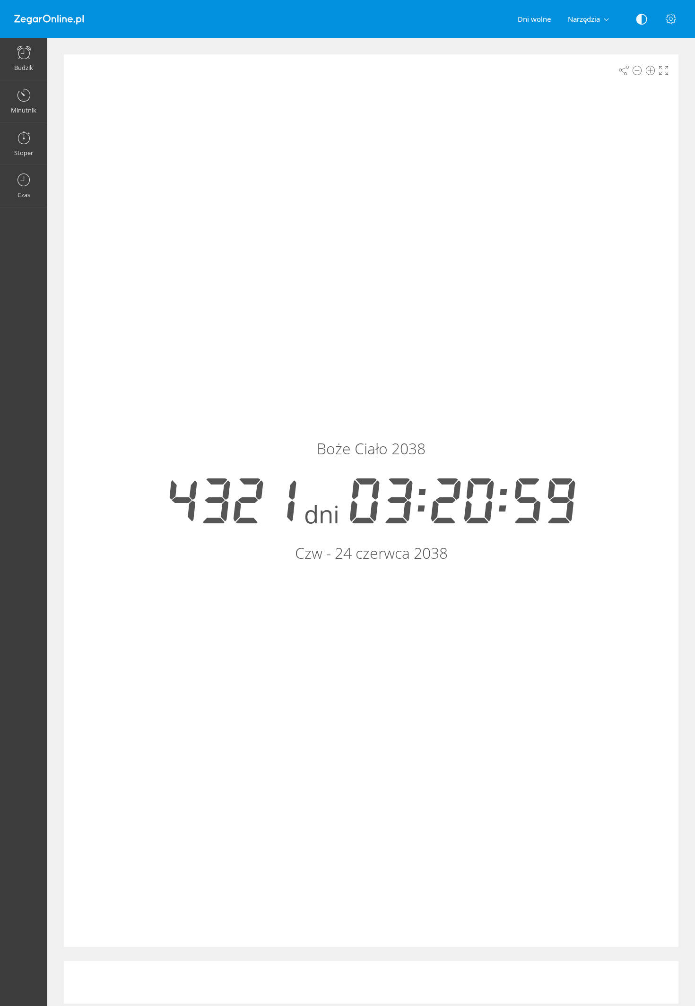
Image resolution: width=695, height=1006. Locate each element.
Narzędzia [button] (584, 19)
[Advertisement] (371, 982)
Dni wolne (534, 19)
